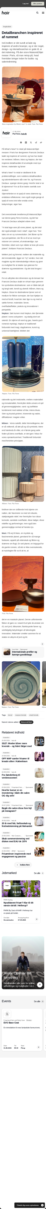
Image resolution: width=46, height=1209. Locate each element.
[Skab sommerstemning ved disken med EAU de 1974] (23, 837)
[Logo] (5, 12)
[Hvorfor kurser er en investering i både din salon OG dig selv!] (23, 790)
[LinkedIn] (26, 142)
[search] (37, 13)
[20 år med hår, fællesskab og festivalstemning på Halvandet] (23, 822)
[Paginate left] (3, 901)
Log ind (25, 3)
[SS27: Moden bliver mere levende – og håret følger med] (23, 742)
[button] (42, 644)
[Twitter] (30, 142)
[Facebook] (21, 142)
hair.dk (24, 134)
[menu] (43, 13)
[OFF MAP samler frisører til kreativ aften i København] (23, 757)
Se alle (37, 873)
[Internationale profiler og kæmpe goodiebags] (23, 652)
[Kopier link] (41, 142)
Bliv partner (37, 3)
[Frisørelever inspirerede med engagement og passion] (23, 852)
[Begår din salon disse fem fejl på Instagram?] (23, 806)
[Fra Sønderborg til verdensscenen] (23, 773)
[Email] (36, 142)
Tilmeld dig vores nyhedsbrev (28, 1205)
